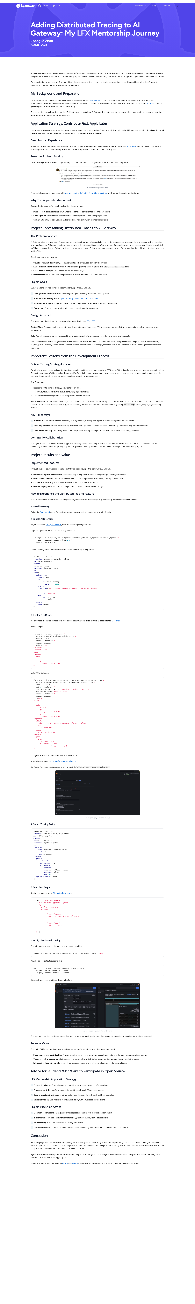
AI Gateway (132, 146)
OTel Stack (116, 621)
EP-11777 (91, 321)
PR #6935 (151, 103)
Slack (58, 5)
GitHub (45, 5)
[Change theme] (177, 6)
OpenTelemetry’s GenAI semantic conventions (79, 298)
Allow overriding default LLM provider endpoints (86, 193)
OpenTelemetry (94, 100)
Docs (165, 5)
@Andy (75, 1163)
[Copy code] (162, 537)
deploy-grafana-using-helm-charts (63, 761)
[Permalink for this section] (84, 93)
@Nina (65, 1163)
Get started (45, 512)
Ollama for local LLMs (62, 893)
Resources (138, 5)
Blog (154, 5)
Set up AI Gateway (53, 524)
